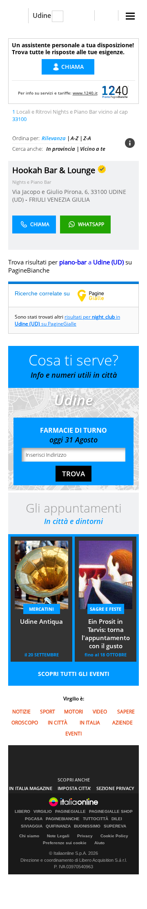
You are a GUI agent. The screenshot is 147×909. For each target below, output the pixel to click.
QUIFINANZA (58, 826)
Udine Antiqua (41, 621)
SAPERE (126, 711)
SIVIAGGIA (31, 826)
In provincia (60, 148)
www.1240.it (85, 93)
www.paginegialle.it (97, 295)
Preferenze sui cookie (65, 843)
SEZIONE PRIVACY (115, 788)
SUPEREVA (115, 826)
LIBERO (22, 812)
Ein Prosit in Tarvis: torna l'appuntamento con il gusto (106, 633)
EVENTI (73, 733)
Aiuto (99, 843)
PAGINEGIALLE (70, 812)
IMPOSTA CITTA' (74, 788)
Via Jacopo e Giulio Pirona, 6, (51, 192)
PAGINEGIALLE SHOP (111, 812)
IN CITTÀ (57, 722)
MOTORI (73, 711)
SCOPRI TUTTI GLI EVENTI (73, 674)
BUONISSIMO (87, 826)
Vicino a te (92, 148)
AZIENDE (122, 722)
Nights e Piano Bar (31, 182)
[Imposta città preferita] (18, 15)
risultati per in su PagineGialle (67, 320)
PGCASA (33, 819)
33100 (99, 192)
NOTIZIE (21, 711)
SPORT (47, 711)
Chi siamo (29, 836)
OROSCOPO (24, 722)
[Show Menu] (130, 16)
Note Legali (58, 836)
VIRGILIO (42, 812)
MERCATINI (41, 609)
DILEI (116, 819)
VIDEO (100, 711)
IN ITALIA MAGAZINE (30, 788)
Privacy (85, 836)
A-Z (74, 138)
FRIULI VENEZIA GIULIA (59, 199)
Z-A (87, 138)
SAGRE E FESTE (105, 609)
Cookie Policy (114, 836)
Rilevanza (54, 138)
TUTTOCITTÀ (95, 819)
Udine (42, 15)
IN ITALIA (90, 722)
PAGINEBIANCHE (63, 819)
